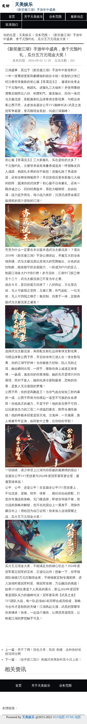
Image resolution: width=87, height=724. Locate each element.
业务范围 (55, 16)
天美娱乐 (25, 35)
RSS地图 (59, 717)
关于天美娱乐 (33, 16)
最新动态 (77, 16)
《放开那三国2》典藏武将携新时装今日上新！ (50, 659)
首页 (12, 16)
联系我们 (12, 24)
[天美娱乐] (5, 6)
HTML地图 (73, 717)
